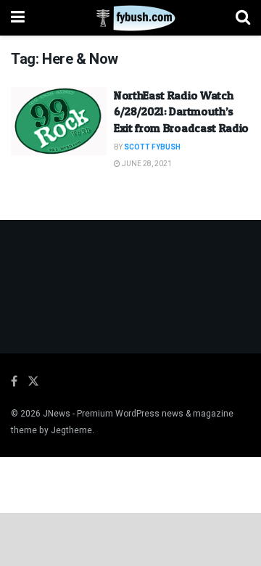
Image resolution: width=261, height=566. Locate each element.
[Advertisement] (130, 538)
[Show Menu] (18, 18)
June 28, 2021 (146, 164)
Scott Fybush (152, 147)
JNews (56, 413)
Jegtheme (71, 430)
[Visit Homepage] (130, 18)
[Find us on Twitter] (33, 381)
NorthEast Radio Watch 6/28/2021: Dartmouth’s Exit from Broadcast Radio (181, 111)
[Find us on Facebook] (14, 381)
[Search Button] (243, 18)
